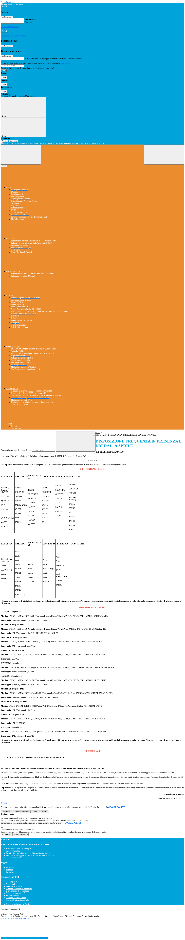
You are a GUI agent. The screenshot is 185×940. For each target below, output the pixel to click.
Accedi (4, 7)
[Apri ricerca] (164, 155)
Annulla (4, 141)
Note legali (10, 884)
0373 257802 (15, 851)
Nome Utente (30, 19)
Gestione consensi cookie (16, 898)
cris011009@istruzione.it (32, 853)
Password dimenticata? (10, 27)
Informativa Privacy (14, 886)
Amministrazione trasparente (17, 900)
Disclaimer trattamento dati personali (15, 918)
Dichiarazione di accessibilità (17, 891)
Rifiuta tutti (21, 812)
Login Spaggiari (65, 63)
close (4, 166)
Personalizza (6, 812)
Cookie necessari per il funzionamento (16, 830)
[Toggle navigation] (21, 155)
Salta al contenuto (8, 2)
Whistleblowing (12, 895)
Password (28, 22)
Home (98, 433)
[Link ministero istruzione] (12, 4)
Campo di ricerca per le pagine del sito (16, 450)
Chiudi (4, 78)
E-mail (27, 58)
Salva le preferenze (20, 834)
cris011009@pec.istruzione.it (32, 855)
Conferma (13, 141)
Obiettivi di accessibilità (15, 893)
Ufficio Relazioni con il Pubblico (19, 889)
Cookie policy (11, 882)
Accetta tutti (39, 812)
